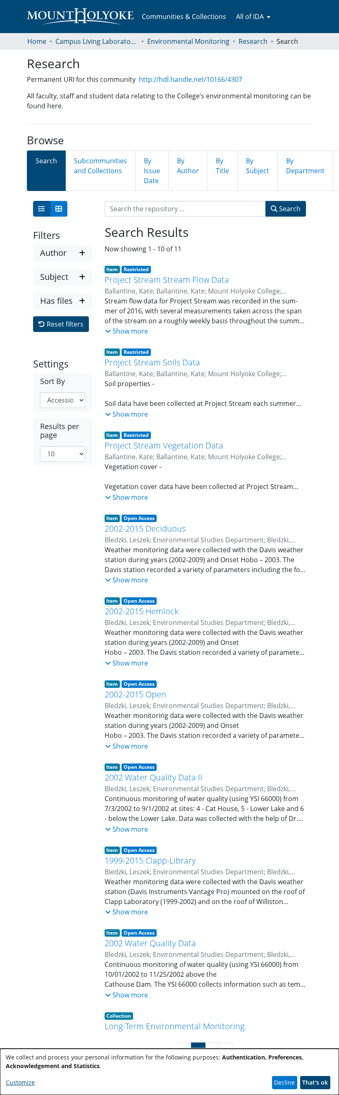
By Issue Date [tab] (152, 170)
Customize (20, 1082)
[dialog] (169, 1072)
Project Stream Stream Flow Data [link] (167, 279)
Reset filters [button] (64, 324)
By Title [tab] (222, 165)
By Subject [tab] (257, 165)
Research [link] (253, 41)
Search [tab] (46, 160)
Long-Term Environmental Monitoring (174, 1026)
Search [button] (289, 208)
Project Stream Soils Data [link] (152, 362)
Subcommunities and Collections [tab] (100, 165)
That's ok (315, 1082)
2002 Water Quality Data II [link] (153, 777)
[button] (281, 53)
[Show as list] (41, 209)
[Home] (80, 16)
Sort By (52, 381)
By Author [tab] (188, 165)
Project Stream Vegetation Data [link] (164, 445)
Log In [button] (298, 52)
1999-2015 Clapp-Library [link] (150, 860)
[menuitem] (252, 16)
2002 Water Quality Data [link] (150, 943)
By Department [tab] (305, 165)
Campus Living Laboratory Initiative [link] (96, 41)
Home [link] (36, 41)
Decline (284, 1082)
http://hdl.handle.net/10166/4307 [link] (190, 79)
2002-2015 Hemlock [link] (142, 611)
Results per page (59, 430)
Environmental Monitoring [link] (188, 41)
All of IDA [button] (250, 16)
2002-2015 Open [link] (135, 694)
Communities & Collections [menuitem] (184, 16)
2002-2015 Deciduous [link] (145, 528)
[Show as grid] (58, 209)
